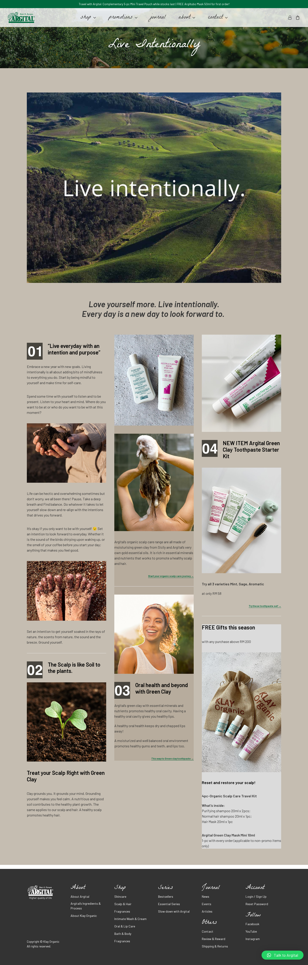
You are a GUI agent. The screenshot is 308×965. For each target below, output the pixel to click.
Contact (207, 931)
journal (158, 17)
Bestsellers (165, 896)
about (184, 17)
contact (215, 17)
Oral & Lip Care (124, 926)
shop (85, 17)
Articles (207, 911)
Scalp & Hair (122, 904)
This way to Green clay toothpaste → (172, 758)
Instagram (253, 939)
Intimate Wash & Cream (130, 919)
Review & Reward (213, 939)
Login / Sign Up (256, 896)
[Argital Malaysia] (21, 17)
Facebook (252, 924)
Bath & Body (122, 934)
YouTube (251, 931)
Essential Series (169, 904)
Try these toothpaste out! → (265, 605)
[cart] (297, 17)
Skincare (120, 896)
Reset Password (257, 904)
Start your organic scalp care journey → (171, 576)
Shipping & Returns (215, 946)
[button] (282, 955)
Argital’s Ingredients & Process (86, 906)
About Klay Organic (84, 916)
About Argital (80, 896)
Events (206, 904)
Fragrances (122, 911)
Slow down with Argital (174, 911)
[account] (290, 17)
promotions (121, 17)
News (205, 896)
